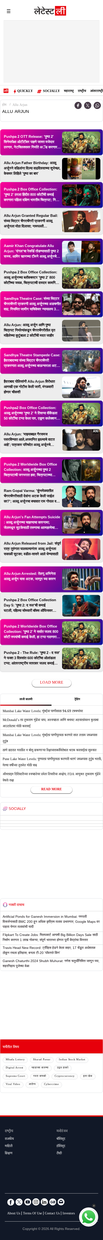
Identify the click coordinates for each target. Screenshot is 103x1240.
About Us (13, 1214)
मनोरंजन (62, 1132)
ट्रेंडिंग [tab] (77, 699)
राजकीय (9, 1139)
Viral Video (13, 1085)
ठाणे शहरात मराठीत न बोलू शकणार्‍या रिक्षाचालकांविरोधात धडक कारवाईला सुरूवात (50, 750)
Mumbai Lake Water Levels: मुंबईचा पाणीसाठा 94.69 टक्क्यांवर (43, 711)
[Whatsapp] (97, 105)
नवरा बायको (39, 1076)
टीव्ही (59, 1153)
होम (4, 105)
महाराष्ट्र (69, 91)
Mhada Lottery (15, 1060)
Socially (51, 91)
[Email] (61, 1201)
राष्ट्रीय (82, 91)
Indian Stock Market (72, 1060)
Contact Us (52, 1214)
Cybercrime (51, 1085)
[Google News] (52, 1201)
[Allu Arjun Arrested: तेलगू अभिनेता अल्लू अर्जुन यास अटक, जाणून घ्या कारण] (81, 579)
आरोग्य (32, 1085)
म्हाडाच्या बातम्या (40, 1068)
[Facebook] (78, 105)
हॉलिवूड (61, 1146)
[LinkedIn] (44, 1201)
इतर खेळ (87, 1076)
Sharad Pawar (42, 1060)
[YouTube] (27, 1201)
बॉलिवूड (61, 1139)
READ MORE (51, 789)
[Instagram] (36, 1201)
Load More (51, 683)
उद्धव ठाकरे (63, 1068)
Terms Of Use (32, 1214)
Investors (69, 1214)
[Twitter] (87, 105)
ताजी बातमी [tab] (25, 699)
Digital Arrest (14, 1068)
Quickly (25, 91)
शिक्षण (8, 1153)
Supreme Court (15, 1076)
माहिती (8, 1146)
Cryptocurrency (65, 1076)
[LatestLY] (50, 12)
